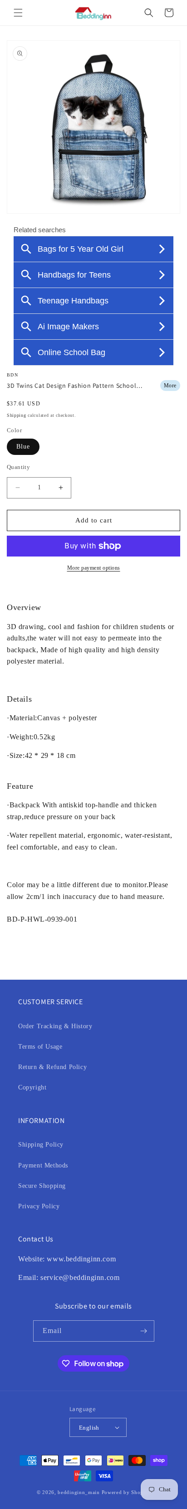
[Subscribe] (144, 1331)
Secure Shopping (42, 1185)
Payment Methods (43, 1165)
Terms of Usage (40, 1046)
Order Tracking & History (55, 1026)
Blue (23, 446)
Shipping (16, 415)
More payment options (93, 568)
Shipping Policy (41, 1144)
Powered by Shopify (126, 1492)
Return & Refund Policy (52, 1067)
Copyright (32, 1087)
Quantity (18, 467)
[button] (18, 13)
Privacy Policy (38, 1206)
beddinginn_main (79, 1492)
